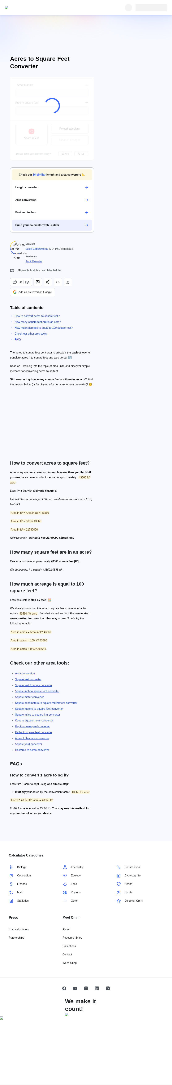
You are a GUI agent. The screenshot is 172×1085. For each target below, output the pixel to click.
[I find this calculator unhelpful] (27, 282)
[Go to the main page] (24, 7)
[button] (52, 174)
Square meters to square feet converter (39, 708)
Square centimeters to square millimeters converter (46, 702)
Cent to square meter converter (34, 720)
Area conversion (25, 673)
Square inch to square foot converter (37, 691)
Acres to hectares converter (32, 738)
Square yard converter (28, 744)
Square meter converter (29, 697)
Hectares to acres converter (32, 749)
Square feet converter (28, 679)
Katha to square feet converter (33, 732)
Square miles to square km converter (37, 714)
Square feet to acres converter (33, 685)
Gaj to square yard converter (32, 726)
